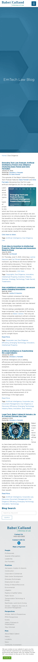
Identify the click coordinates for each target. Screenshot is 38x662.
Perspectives (10, 611)
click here (20, 271)
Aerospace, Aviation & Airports (15, 568)
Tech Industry (27, 408)
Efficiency (5, 343)
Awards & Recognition (12, 556)
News (7, 642)
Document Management (11, 404)
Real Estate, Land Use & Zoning (16, 603)
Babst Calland (18, 314)
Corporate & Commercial (13, 573)
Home (4, 155)
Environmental (10, 587)
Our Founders (9, 561)
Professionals (9, 553)
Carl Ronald (13, 254)
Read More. (6, 337)
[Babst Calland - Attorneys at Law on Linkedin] (18, 543)
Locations (8, 639)
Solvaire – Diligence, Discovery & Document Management (16, 606)
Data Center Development (14, 576)
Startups (5, 279)
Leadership (8, 559)
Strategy (12, 279)
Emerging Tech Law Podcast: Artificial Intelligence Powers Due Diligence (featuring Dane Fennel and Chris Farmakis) (18, 166)
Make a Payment (19, 547)
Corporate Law (11, 340)
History (7, 636)
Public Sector (9, 595)
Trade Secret (30, 279)
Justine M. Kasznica (15, 293)
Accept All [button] (7, 657)
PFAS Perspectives (11, 617)
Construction (9, 571)
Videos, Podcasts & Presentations (11, 623)
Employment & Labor (12, 582)
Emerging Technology (18, 343)
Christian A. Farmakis (16, 172)
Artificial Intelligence (14, 238)
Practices (8, 565)
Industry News (7, 408)
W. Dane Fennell (14, 174)
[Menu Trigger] (34, 3)
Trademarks (6, 281)
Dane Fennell (24, 180)
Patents (28, 277)
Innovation (30, 274)
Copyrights (10, 274)
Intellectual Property (9, 277)
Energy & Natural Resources (14, 584)
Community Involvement (13, 645)
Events (7, 620)
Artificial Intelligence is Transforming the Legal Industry (17, 352)
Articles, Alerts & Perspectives (15, 614)
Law (3, 240)
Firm (6, 631)
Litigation (8, 590)
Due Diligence (27, 238)
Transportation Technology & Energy (15, 599)
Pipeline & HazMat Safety (13, 593)
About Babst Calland (12, 634)
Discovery (5, 499)
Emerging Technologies (13, 579)
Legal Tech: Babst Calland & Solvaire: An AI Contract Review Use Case (19, 415)
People (7, 550)
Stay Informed (10, 627)
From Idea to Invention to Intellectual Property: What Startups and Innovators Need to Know (19, 248)
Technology (20, 279)
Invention (21, 277)
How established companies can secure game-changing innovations (18, 288)
